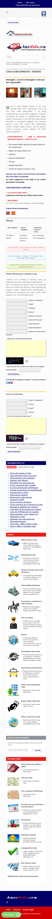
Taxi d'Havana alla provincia (31, 668)
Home (19, 3)
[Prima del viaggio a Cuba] (8, 473)
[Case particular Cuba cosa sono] (8, 476)
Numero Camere (35, 316)
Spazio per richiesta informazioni (19, 339)
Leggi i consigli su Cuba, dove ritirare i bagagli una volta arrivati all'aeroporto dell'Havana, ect (32, 854)
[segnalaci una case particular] (26, 33)
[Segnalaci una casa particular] (8, 519)
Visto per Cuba (26, 778)
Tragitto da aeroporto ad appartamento (26, 490)
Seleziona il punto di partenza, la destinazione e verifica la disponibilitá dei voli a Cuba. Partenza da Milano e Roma (32, 657)
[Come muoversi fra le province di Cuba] (8, 505)
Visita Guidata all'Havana (30, 585)
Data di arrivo (34, 324)
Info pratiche (26, 820)
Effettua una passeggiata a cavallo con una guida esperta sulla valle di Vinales (32, 608)
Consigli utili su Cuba (19, 493)
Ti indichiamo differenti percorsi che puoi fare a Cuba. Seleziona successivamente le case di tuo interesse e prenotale (32, 641)
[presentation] (12, 467)
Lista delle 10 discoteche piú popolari (25, 509)
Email (31, 304)
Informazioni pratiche (19, 495)
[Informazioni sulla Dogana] (8, 497)
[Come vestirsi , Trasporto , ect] (8, 495)
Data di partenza (35, 328)
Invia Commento (14, 452)
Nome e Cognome (35, 300)
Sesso (31, 404)
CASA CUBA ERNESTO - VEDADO (16, 64)
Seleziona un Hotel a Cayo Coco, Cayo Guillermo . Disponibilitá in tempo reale (31, 722)
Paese (31, 312)
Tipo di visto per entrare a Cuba (31, 782)
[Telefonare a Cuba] (8, 517)
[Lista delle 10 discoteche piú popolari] (8, 509)
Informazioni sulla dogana (21, 497)
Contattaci (17, 910)
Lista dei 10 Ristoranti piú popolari (24, 512)
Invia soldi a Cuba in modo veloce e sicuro (31, 705)
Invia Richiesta (13, 374)
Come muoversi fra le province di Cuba (26, 505)
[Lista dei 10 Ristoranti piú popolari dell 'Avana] (8, 512)
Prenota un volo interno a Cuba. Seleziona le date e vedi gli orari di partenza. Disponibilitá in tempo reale (31, 561)
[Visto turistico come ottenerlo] (8, 478)
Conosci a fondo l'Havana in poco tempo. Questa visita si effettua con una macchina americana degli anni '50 (32, 591)
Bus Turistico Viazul (28, 863)
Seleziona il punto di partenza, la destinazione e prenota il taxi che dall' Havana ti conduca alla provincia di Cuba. (32, 674)
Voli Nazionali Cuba (28, 555)
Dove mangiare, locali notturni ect (24, 514)
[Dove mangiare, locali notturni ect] (8, 514)
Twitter (7, 383)
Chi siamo (30, 3)
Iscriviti (38, 750)
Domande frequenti (18, 522)
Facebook (43, 14)
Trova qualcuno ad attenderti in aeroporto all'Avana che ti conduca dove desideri (32, 577)
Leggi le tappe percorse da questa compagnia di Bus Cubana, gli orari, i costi (31, 868)
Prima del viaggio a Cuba (20, 473)
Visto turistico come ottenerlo (22, 478)
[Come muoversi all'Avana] (8, 502)
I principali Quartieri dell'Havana (29, 795)
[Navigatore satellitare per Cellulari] (8, 507)
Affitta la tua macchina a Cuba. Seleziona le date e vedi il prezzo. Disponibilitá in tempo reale (32, 546)
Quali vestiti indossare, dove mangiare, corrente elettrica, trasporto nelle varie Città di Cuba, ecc (32, 826)
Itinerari (24, 635)
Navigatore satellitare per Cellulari (24, 507)
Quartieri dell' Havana (19, 480)
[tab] (12, 467)
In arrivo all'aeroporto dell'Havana (24, 488)
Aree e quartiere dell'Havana (32, 791)
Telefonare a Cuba (17, 517)
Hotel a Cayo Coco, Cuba (30, 717)
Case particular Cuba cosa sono (23, 476)
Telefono (32, 308)
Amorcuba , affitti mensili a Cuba (23, 524)
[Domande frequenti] (8, 522)
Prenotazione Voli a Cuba (30, 651)
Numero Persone (35, 320)
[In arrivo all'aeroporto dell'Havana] (8, 488)
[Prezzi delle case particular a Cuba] (8, 485)
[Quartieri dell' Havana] (8, 480)
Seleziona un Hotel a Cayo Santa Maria (31, 691)
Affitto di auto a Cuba (29, 540)
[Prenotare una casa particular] (8, 483)
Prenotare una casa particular (22, 483)
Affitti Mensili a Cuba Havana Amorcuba (23, 876)
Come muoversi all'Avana (20, 502)
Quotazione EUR (17, 500)
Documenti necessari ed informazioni (31, 770)
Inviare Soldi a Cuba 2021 (30, 701)
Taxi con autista (27, 618)
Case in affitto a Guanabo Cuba (23, 526)
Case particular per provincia (28, 5)
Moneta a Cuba (31, 139)
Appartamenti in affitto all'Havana (25, 62)
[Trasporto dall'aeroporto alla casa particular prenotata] (8, 490)
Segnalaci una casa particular (22, 519)
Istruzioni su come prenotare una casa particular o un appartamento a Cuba (32, 812)
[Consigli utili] (8, 493)
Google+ (12, 383)
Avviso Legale (28, 910)
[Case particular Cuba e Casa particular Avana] (26, 47)
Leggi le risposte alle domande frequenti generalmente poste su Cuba (32, 840)
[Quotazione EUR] (8, 500)
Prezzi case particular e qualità (23, 485)
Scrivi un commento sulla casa (18, 416)
